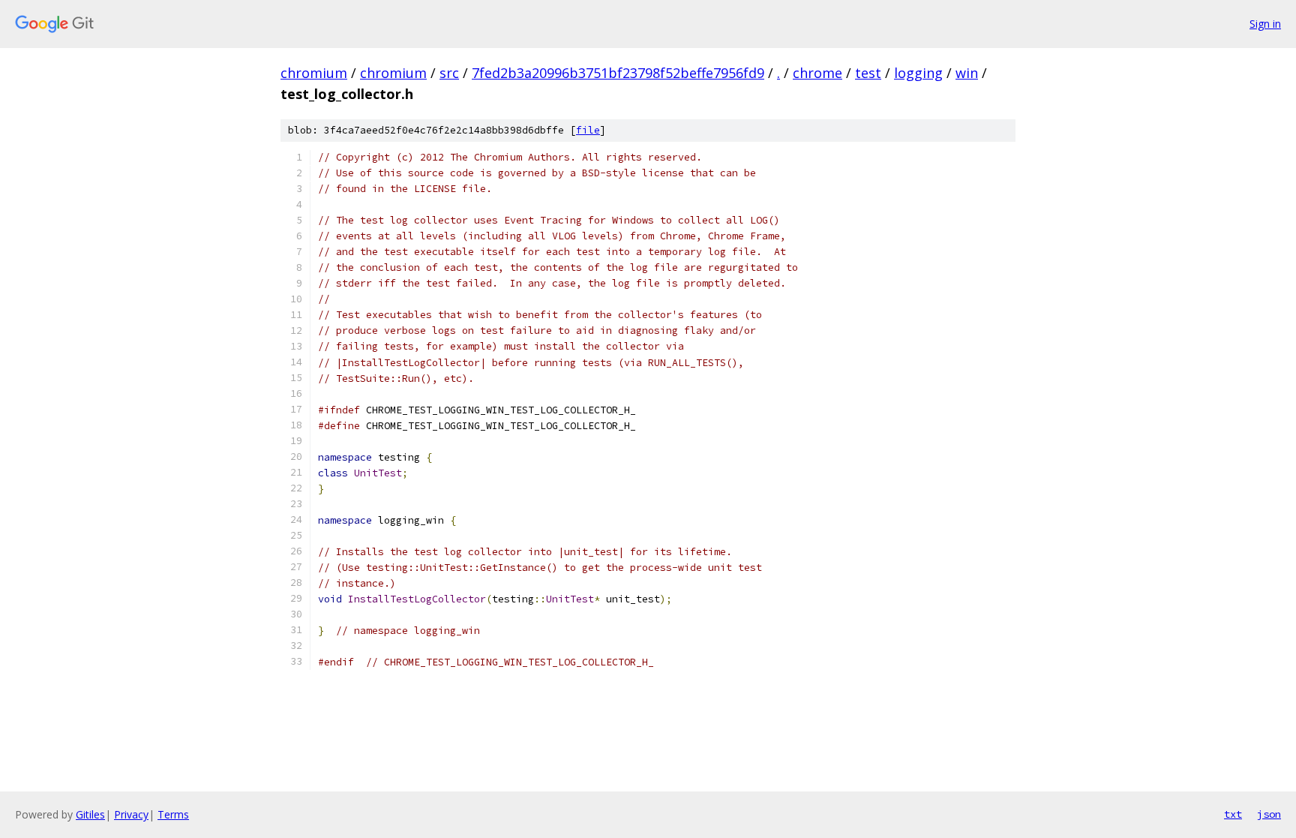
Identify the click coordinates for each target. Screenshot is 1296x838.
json (1269, 814)
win (967, 73)
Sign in (1265, 24)
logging (918, 73)
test (868, 73)
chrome (817, 73)
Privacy (131, 814)
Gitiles (90, 814)
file (588, 130)
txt (1233, 814)
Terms (173, 814)
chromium (313, 73)
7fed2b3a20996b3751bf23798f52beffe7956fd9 (618, 73)
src (449, 73)
